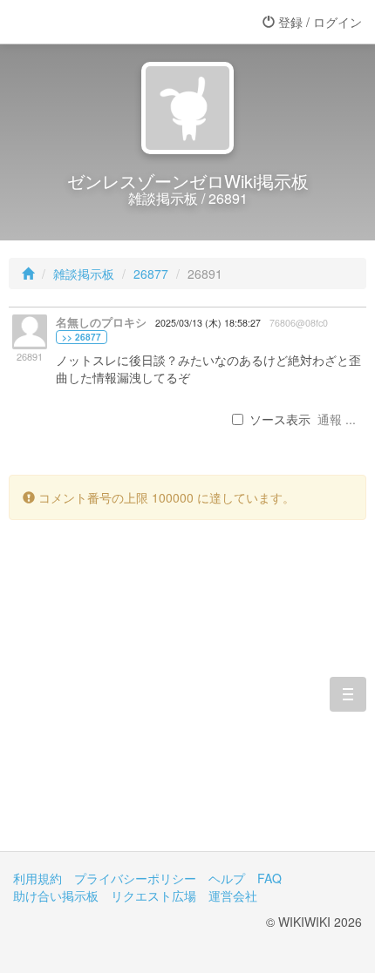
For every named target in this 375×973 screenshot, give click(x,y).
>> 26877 (81, 337)
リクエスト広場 (153, 895)
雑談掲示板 (83, 273)
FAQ (269, 878)
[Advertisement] (187, 698)
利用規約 (37, 878)
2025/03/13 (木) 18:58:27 (208, 322)
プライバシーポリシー (135, 878)
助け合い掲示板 (56, 895)
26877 (150, 273)
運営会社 (232, 895)
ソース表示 (279, 419)
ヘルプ (226, 878)
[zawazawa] (83, 22)
